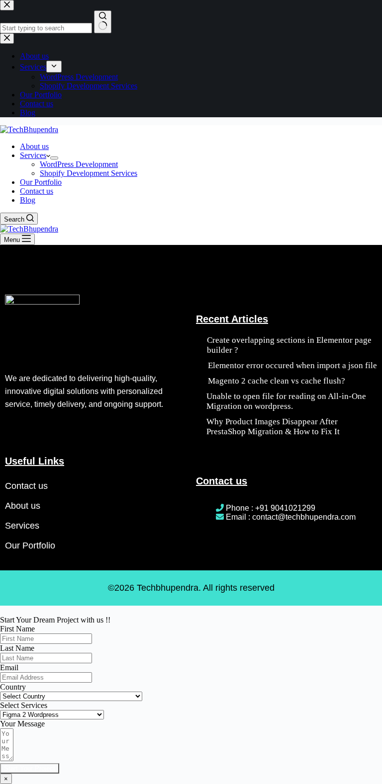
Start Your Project (29, 768)
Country (13, 687)
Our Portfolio (41, 182)
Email (9, 667)
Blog (27, 200)
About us (34, 146)
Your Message (22, 723)
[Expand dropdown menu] (54, 158)
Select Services (23, 705)
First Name (17, 629)
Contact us (36, 191)
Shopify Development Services (88, 173)
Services (33, 155)
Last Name (17, 648)
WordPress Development (79, 164)
